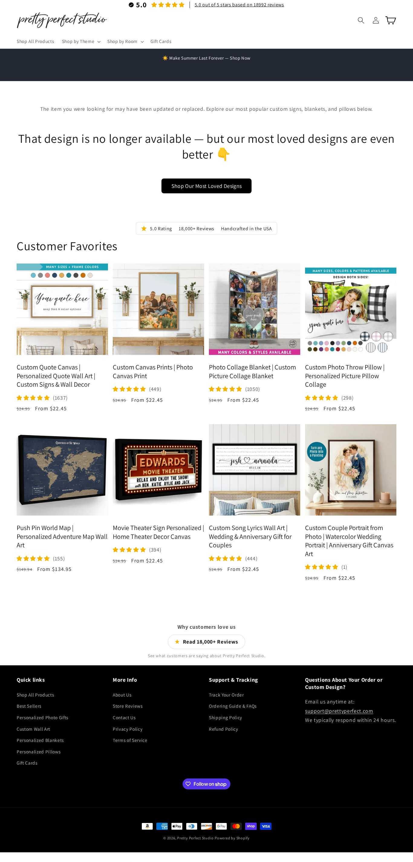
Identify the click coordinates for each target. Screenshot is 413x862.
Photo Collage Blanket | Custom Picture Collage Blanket (252, 371)
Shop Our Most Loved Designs (206, 185)
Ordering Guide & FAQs (233, 706)
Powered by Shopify (232, 838)
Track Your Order (226, 694)
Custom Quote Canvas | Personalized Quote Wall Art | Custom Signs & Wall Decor (56, 376)
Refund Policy (223, 729)
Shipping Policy (225, 717)
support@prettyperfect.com (339, 710)
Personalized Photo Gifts (42, 717)
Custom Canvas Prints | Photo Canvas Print (153, 371)
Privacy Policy (127, 729)
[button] (80, 41)
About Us (122, 694)
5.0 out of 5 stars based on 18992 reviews (239, 5)
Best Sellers (29, 706)
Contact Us (124, 717)
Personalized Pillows (38, 751)
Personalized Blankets (40, 740)
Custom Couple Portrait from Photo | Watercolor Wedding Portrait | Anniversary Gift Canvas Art (349, 540)
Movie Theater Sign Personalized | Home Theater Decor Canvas (158, 532)
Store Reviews (128, 706)
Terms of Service (130, 740)
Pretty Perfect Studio (195, 838)
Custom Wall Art (33, 729)
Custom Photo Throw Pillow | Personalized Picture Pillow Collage (345, 376)
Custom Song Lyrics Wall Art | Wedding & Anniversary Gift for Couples (250, 536)
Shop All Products (35, 694)
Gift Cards (27, 763)
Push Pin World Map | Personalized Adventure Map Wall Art (62, 536)
